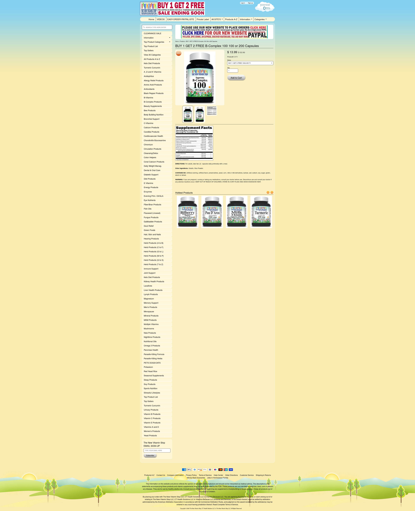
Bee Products (150, 110)
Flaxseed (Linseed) (152, 213)
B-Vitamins (148, 97)
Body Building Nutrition (154, 114)
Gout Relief (149, 225)
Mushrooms (149, 328)
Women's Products (152, 431)
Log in (243, 3)
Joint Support (149, 272)
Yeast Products (150, 435)
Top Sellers (148, 50)
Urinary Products (151, 409)
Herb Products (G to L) (153, 251)
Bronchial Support (151, 118)
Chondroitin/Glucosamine (155, 140)
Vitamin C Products (152, 418)
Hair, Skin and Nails (152, 234)
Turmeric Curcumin (152, 67)
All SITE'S (216, 19)
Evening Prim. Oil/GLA (153, 195)
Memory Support (151, 302)
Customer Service (247, 475)
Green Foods (149, 230)
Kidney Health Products (154, 281)
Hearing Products (151, 238)
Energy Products (151, 187)
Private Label (203, 19)
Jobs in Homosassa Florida (217, 477)
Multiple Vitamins (151, 324)
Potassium (148, 366)
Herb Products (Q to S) (154, 260)
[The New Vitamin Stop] (172, 12)
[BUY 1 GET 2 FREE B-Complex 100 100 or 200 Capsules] (187, 114)
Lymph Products (151, 294)
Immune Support (151, 268)
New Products (150, 332)
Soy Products (149, 384)
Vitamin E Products (152, 422)
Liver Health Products (153, 290)
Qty (228, 68)
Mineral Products (151, 315)
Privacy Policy (191, 475)
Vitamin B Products (152, 414)
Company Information (175, 475)
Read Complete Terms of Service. (225, 504)
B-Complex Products (153, 101)
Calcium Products (151, 127)
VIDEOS (161, 19)
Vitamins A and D (151, 426)
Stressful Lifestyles (152, 392)
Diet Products (150, 178)
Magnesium (149, 298)
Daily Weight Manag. (153, 165)
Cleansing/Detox (151, 153)
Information (245, 19)
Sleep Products (150, 379)
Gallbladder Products (153, 221)
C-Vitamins (148, 123)
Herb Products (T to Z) (153, 264)
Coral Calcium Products (154, 161)
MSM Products (150, 319)
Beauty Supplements (153, 106)
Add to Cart (236, 77)
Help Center (218, 475)
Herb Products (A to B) (153, 242)
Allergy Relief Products (154, 80)
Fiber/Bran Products (152, 204)
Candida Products (151, 131)
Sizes (229, 60)
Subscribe (150, 455)
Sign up (250, 3)
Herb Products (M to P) (154, 255)
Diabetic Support (151, 174)
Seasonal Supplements (154, 375)
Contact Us (160, 475)
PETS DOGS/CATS (152, 362)
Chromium (148, 144)
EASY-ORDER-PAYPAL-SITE (180, 19)
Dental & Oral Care (152, 170)
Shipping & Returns (263, 475)
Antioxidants (149, 89)
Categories (260, 19)
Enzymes (148, 191)
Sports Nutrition (150, 388)
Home (151, 19)
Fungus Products (151, 217)
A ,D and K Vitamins (152, 71)
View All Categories (152, 54)
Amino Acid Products (153, 84)
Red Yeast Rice (150, 371)
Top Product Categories (154, 41)
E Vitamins (148, 183)
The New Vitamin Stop (195, 508)
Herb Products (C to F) (153, 247)
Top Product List (151, 46)
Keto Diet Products (152, 63)
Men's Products (150, 307)
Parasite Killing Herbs (153, 358)
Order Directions (231, 475)
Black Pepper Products (154, 93)
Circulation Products (152, 148)
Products (182, 41)
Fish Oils (147, 208)
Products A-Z (231, 19)
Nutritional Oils (150, 341)
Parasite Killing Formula (154, 354)
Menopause (149, 311)
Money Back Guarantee (196, 477)
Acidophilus (149, 76)
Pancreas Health (151, 349)
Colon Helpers (150, 157)
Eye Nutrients (150, 200)
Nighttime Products (152, 337)
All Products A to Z (152, 59)
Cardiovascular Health (153, 136)
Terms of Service (205, 475)
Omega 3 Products (152, 345)
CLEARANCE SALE (152, 33)
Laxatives (148, 285)
